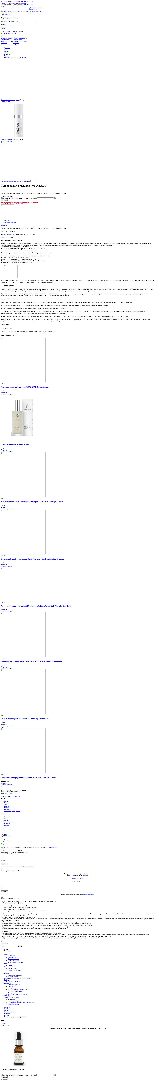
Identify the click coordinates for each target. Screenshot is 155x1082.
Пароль (3, 24)
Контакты (7, 823)
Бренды (6, 825)
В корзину (4, 200)
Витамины (7, 809)
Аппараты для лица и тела (12, 811)
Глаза (9, 203)
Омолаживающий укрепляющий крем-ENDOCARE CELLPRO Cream (28, 778)
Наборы (6, 807)
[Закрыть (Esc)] (1, 943)
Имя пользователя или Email (10, 21)
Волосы (6, 806)
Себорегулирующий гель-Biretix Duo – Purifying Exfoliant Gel (24, 719)
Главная (3, 100)
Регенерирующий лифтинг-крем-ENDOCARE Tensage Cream (24, 387)
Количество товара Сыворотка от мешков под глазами (19, 198)
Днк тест (7, 817)
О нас (6, 818)
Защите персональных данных (28, 866)
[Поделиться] (3, 943)
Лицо (7, 100)
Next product (4, 143)
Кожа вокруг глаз (14, 100)
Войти (3, 28)
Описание (7, 220)
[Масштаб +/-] (7, 943)
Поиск (20, 850)
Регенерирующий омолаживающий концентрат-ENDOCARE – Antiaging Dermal (32, 502)
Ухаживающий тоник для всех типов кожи (14, 181)
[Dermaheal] (7, 217)
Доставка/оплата (9, 822)
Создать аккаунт (11, 18)
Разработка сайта (53, 847)
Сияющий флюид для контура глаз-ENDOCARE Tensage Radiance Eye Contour (31, 661)
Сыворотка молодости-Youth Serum (15, 444)
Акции (6, 820)
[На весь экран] (5, 943)
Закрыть (3, 1023)
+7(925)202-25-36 (27, 1)
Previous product (5, 101)
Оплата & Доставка (10, 222)
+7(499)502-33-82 (77, 878)
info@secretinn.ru (6, 841)
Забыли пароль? (5, 31)
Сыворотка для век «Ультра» (10, 139)
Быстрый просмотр (6, 394)
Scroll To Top (5, 1025)
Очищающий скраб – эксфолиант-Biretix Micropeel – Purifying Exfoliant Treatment (32, 559)
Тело (5, 804)
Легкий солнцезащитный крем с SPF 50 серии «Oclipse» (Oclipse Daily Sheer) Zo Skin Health (36, 606)
